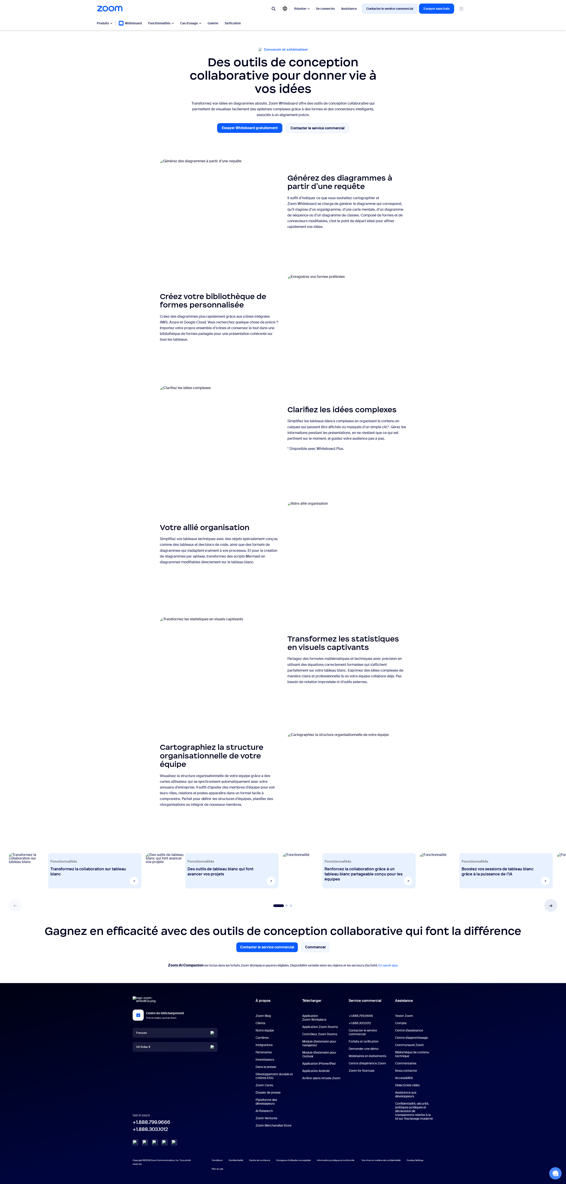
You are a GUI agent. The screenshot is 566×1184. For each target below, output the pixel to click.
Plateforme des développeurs (266, 1102)
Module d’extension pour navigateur (319, 1043)
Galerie (213, 23)
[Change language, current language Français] (285, 8)
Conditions (217, 1160)
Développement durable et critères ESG (274, 1076)
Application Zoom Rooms (320, 1027)
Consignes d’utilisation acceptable (293, 1160)
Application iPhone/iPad (318, 1064)
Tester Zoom (404, 1016)
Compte (401, 1023)
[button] (550, 905)
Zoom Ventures (266, 1118)
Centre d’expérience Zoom (367, 1063)
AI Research (264, 1111)
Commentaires (405, 1063)
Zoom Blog (263, 1016)
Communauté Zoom (409, 1045)
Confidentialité (236, 1160)
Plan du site (217, 1168)
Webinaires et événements (367, 1056)
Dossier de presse (268, 1092)
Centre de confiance (259, 1160)
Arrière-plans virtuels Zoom (321, 1078)
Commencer (315, 948)
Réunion (300, 9)
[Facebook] (164, 1142)
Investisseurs (265, 1060)
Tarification (232, 23)
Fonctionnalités (159, 23)
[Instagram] (174, 1142)
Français (141, 1032)
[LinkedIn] (135, 1142)
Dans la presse (266, 1067)
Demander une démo (364, 1049)
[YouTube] (154, 1142)
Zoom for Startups (361, 1071)
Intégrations (264, 1045)
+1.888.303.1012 (150, 1129)
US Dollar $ (143, 1046)
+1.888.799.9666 (151, 1122)
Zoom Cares (264, 1085)
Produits (103, 23)
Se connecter (325, 9)
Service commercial (365, 1000)
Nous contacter (406, 1071)
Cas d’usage (189, 23)
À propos (263, 1000)
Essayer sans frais (436, 9)
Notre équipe (265, 1030)
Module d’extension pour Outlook (319, 1054)
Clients (260, 1023)
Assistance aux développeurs (405, 1094)
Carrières (262, 1038)
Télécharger (311, 1000)
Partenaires (264, 1052)
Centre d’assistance (409, 1030)
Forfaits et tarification (364, 1041)
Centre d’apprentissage (411, 1038)
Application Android (315, 1071)
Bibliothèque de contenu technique (412, 1054)
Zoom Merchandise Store (273, 1125)
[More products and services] (461, 8)
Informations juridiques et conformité (335, 1160)
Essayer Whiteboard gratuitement (252, 129)
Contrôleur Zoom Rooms (319, 1034)
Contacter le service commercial (389, 9)
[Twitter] (145, 1142)
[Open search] (273, 8)
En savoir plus (388, 965)
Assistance (349, 9)
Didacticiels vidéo (407, 1085)
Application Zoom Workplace (314, 1018)
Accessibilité (404, 1078)
